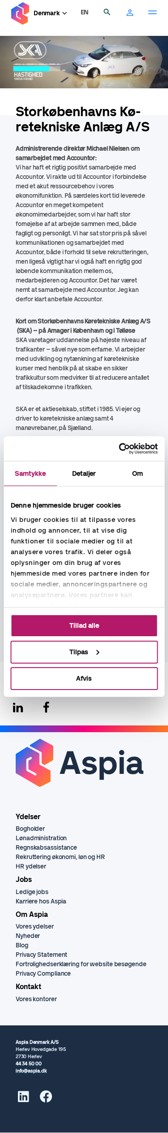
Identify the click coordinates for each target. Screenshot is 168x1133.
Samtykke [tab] (30, 473)
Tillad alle (84, 625)
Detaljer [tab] (84, 473)
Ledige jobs (32, 892)
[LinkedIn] (23, 1099)
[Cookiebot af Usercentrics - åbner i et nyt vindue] (120, 448)
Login (130, 13)
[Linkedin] (18, 707)
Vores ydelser (35, 926)
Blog (22, 945)
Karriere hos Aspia (41, 901)
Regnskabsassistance (46, 847)
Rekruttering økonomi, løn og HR (60, 857)
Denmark (47, 13)
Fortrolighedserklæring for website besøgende (81, 964)
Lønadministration (41, 838)
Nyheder (28, 936)
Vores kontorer (36, 999)
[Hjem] (20, 13)
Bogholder (30, 829)
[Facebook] (46, 707)
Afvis (84, 678)
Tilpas (78, 652)
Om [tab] (137, 473)
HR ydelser (31, 866)
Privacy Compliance (43, 973)
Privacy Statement (41, 955)
